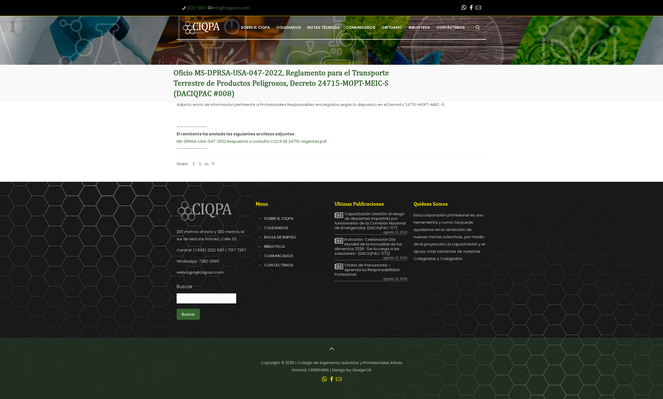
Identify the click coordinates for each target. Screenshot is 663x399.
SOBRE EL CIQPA (278, 218)
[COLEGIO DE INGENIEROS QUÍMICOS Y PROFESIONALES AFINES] (201, 27)
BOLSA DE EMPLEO (280, 237)
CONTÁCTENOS (278, 265)
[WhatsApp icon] (464, 8)
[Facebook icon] (471, 8)
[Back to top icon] (331, 348)
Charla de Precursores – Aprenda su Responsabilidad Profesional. (367, 270)
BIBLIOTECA (274, 246)
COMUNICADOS (278, 255)
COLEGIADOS (276, 227)
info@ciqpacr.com (231, 8)
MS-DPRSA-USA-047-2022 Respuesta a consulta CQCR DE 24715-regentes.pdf (252, 141)
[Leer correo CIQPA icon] (478, 8)
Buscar (185, 286)
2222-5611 (195, 8)
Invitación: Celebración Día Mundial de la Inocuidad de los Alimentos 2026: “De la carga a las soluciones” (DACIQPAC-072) (368, 246)
